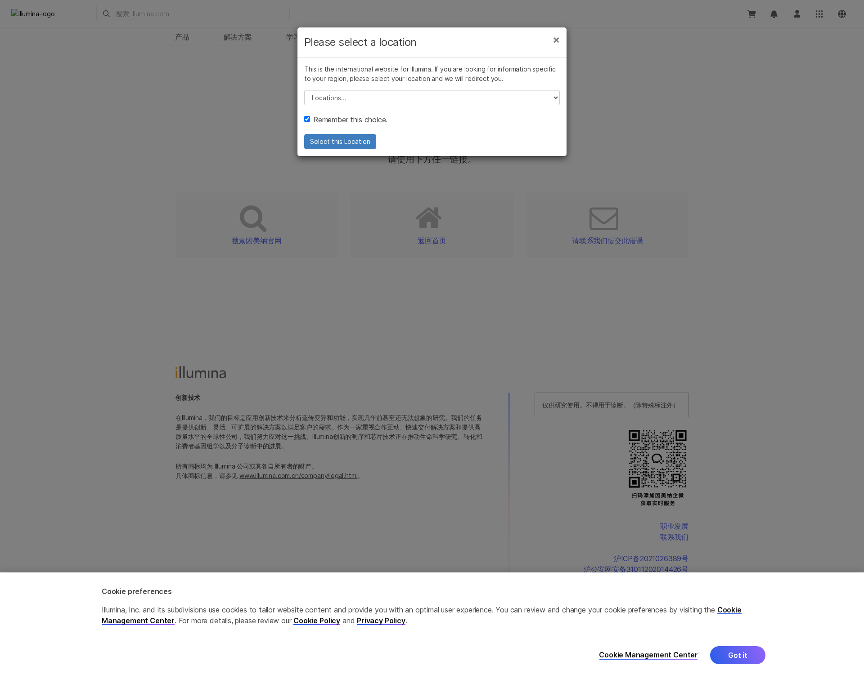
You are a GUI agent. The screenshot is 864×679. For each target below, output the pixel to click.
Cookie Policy (316, 620)
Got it (737, 655)
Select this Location (340, 141)
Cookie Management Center (648, 655)
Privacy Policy (381, 620)
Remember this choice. (350, 119)
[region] (432, 625)
